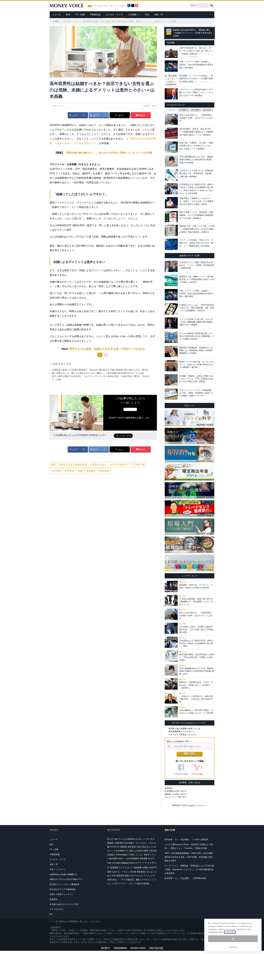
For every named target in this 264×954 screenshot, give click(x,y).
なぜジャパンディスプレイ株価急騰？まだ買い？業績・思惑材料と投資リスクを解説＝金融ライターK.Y (196, 393)
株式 (68, 14)
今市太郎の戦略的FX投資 (123, 863)
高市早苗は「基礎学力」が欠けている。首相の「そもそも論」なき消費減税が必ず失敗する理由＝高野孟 (196, 201)
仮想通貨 (114, 867)
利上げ (110, 839)
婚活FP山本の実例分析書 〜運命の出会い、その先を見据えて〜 (95, 464)
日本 (114, 875)
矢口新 (133, 872)
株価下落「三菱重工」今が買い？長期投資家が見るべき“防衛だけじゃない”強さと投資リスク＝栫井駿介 (196, 146)
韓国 (139, 883)
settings (233, 947)
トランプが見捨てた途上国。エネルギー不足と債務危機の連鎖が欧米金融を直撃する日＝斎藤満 (196, 322)
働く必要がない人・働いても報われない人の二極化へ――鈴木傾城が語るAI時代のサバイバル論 (98, 373)
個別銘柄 (138, 867)
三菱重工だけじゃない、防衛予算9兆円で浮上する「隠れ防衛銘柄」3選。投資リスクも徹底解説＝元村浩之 (196, 308)
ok (233, 939)
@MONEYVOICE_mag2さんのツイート (189, 805)
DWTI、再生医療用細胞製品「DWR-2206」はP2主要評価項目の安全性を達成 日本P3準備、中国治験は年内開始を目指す (189, 857)
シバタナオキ (149, 839)
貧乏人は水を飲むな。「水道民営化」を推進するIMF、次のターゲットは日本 (196, 118)
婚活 (53, 464)
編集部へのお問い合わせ (176, 794)
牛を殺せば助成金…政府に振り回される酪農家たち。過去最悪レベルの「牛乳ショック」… (196, 601)
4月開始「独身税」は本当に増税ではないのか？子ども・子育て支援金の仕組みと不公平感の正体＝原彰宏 (196, 379)
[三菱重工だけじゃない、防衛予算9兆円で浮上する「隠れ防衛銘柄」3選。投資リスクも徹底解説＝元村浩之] (171, 309)
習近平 (147, 855)
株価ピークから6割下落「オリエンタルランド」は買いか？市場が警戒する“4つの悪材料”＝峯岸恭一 (196, 364)
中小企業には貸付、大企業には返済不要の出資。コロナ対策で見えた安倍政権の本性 (196, 629)
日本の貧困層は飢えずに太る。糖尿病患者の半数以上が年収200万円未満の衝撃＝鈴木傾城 (196, 160)
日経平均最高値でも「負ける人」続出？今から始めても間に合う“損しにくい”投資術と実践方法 (196, 51)
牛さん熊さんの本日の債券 (136, 851)
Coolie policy (230, 932)
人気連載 (132, 14)
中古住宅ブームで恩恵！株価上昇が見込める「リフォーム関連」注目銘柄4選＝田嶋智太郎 (196, 265)
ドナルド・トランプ (127, 883)
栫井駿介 (124, 855)
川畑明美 (123, 847)
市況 (147, 14)
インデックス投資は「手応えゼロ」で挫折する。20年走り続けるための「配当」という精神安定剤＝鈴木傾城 (196, 243)
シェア (74, 115)
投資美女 (54, 899)
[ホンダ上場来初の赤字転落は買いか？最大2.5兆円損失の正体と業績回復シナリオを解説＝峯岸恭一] (171, 337)
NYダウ (151, 858)
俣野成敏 (143, 858)
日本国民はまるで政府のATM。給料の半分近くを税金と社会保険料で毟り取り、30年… (196, 643)
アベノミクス (149, 875)
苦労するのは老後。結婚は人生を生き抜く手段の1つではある (107, 348)
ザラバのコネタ (57, 909)
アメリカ (123, 867)
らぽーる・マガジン (121, 872)
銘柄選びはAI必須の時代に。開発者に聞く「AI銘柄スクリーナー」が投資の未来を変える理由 (193, 33)
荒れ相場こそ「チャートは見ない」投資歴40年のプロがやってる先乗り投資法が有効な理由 (196, 78)
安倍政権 (145, 883)
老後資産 (104, 470)
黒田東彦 (132, 847)
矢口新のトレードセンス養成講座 (64, 884)
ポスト (120, 115)
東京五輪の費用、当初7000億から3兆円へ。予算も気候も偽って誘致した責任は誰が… (196, 657)
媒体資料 (169, 788)
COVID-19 (114, 847)
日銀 (116, 839)
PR (51, 914)
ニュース (56, 14)
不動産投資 (95, 14)
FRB (118, 855)
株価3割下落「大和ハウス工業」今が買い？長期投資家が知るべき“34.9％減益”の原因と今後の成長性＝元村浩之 (196, 229)
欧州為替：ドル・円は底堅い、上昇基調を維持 (185, 878)
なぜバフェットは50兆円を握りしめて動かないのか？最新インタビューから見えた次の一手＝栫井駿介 (196, 92)
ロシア (130, 867)
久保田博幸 (119, 843)
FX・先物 (80, 14)
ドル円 (115, 883)
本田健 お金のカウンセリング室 (64, 904)
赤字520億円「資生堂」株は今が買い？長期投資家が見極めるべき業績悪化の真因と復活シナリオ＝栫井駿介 (196, 132)
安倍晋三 (111, 855)
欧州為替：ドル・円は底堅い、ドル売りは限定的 (186, 839)
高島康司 (120, 875)
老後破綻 (91, 470)
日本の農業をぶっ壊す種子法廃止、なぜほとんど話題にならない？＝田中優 (196, 711)
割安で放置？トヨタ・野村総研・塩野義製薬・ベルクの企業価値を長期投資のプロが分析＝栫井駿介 (196, 215)
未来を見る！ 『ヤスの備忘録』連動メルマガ (127, 879)
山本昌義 (56, 470)
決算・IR (158, 14)
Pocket (141, 115)
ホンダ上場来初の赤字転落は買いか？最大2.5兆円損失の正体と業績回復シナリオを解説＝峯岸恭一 (196, 336)
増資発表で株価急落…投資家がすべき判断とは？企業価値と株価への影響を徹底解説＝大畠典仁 (196, 350)
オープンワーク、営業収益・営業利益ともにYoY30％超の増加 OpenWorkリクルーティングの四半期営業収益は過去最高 (189, 869)
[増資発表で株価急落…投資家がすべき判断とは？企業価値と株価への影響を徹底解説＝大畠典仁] (171, 351)
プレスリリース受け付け (176, 797)
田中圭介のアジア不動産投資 (62, 889)
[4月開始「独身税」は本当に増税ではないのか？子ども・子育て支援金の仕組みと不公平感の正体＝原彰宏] (171, 380)
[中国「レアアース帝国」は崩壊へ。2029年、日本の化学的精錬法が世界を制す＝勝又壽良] (171, 294)
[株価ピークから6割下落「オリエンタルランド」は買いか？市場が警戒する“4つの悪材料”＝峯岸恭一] (171, 365)
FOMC (132, 855)
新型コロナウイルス (134, 875)
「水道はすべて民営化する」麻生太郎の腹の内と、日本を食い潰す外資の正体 (196, 699)
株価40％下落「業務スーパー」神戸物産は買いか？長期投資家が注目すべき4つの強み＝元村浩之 (196, 279)
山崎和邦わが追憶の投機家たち (63, 874)
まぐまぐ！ (97, 921)
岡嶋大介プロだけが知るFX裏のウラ (66, 879)
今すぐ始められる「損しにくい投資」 (109, 6)
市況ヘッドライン (58, 869)
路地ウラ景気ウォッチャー (61, 894)
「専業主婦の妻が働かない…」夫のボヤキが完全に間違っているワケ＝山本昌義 (108, 152)
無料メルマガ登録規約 (175, 741)
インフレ (139, 855)
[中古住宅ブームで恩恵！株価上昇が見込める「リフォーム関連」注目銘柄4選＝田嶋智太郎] (171, 266)
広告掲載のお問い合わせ (176, 791)
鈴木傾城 (120, 851)
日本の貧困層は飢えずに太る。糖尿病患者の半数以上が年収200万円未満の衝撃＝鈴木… (196, 671)
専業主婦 (140, 464)
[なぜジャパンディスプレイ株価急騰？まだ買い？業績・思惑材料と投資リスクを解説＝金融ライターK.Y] (171, 394)
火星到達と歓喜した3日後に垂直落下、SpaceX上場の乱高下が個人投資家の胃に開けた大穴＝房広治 (100, 370)
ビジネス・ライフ (114, 14)
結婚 (80, 470)
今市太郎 (153, 851)
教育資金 (69, 470)
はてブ (95, 115)
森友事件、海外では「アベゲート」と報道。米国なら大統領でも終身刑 (196, 586)
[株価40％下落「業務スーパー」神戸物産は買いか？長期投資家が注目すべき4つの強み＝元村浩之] (171, 280)
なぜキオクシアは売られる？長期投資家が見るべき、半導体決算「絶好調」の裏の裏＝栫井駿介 (196, 173)
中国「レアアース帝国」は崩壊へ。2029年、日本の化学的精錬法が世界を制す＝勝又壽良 (196, 65)
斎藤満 (110, 843)
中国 (109, 863)
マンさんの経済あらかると (130, 839)
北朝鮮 (145, 867)
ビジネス (207, 110)
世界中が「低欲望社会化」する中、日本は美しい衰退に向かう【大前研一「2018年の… (196, 685)
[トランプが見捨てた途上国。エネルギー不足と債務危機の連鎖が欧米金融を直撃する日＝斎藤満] (171, 323)
